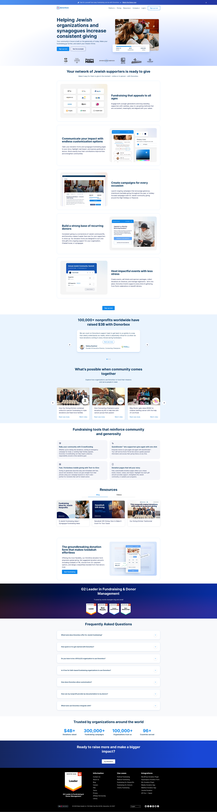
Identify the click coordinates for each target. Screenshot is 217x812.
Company (136, 8)
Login (143, 8)
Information (98, 773)
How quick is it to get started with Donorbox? (77, 647)
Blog (94, 782)
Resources (126, 8)
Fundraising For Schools (124, 785)
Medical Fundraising (123, 779)
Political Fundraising (123, 777)
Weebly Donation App (148, 785)
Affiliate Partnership (99, 796)
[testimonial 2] (108, 359)
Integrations (146, 773)
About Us (96, 779)
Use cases (121, 773)
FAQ (94, 788)
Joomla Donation (146, 790)
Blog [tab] (98, 495)
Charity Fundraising (123, 788)
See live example (78, 49)
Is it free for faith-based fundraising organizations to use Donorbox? (86, 670)
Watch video (83, 417)
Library (95, 798)
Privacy (95, 793)
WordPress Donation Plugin (150, 777)
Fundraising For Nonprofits (125, 782)
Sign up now (154, 8)
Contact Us (96, 777)
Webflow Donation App (148, 788)
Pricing (119, 8)
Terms (95, 790)
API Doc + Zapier (146, 793)
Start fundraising (69, 572)
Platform (111, 8)
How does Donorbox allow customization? (76, 682)
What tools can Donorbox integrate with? (76, 706)
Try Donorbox (108, 761)
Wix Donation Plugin (147, 782)
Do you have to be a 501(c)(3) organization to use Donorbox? (83, 658)
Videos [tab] (119, 495)
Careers (95, 785)
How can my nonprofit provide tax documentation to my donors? (84, 694)
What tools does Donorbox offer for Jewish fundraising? (81, 635)
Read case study (108, 342)
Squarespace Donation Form (150, 779)
